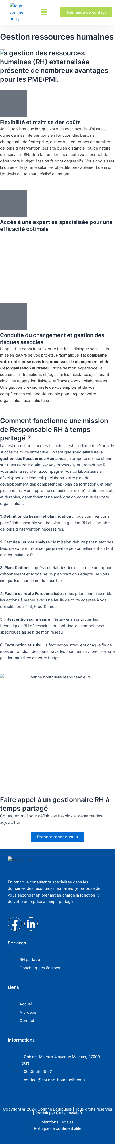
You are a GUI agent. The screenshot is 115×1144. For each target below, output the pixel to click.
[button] (43, 12)
